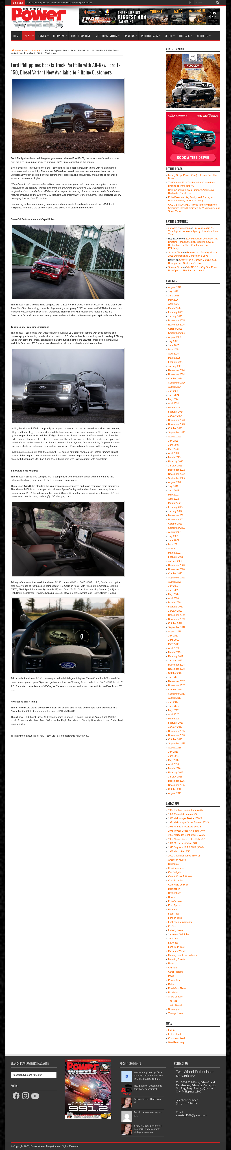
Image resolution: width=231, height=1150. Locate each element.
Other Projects (175, 971)
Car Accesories (176, 868)
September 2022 (176, 478)
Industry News (175, 930)
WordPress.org (176, 1042)
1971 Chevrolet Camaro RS (182, 814)
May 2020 (173, 594)
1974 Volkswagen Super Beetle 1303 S (188, 822)
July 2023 (173, 440)
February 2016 (175, 772)
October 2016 (175, 739)
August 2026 (174, 287)
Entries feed (174, 1034)
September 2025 (176, 333)
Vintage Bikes (175, 1013)
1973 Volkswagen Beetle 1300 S (185, 818)
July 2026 (173, 291)
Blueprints (173, 864)
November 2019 (176, 619)
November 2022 (176, 474)
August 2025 (174, 337)
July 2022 (173, 486)
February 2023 (175, 461)
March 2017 (174, 718)
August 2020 (174, 581)
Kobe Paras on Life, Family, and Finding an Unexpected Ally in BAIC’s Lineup (64, 2)
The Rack (184, 36)
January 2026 (175, 316)
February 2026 (175, 312)
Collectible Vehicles (178, 884)
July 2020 (173, 586)
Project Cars (149, 36)
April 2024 (173, 403)
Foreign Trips (175, 918)
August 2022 (174, 482)
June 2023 (173, 445)
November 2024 (176, 374)
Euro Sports (174, 905)
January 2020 (175, 610)
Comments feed (176, 1038)
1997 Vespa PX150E (179, 851)
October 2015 (175, 789)
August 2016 (174, 747)
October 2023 (175, 428)
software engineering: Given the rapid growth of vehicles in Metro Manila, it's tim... (148, 1075)
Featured (172, 909)
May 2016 (173, 760)
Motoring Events (106, 36)
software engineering (179, 228)
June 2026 (173, 295)
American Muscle (177, 859)
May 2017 (173, 710)
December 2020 (176, 565)
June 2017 (173, 706)
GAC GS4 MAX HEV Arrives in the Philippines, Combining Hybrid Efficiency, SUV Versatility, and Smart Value (194, 208)
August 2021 (174, 532)
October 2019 (175, 623)
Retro (168, 36)
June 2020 (173, 590)
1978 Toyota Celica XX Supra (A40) (186, 830)
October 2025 (175, 328)
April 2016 (173, 764)
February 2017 (175, 722)
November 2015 (176, 785)
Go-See (172, 926)
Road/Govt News (177, 988)
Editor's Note (175, 901)
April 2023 (173, 453)
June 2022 (173, 490)
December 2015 (176, 780)
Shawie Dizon (175, 252)
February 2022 (175, 507)
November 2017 (176, 685)
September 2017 (176, 693)
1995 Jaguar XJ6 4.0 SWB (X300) (186, 847)
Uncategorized (175, 1009)
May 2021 (173, 544)
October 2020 (175, 573)
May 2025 (173, 349)
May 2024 (173, 399)
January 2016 (175, 776)
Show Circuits (175, 996)
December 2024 (176, 370)
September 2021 (176, 527)
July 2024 (173, 391)
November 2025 (176, 324)
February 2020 (175, 606)
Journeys (58, 36)
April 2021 (173, 548)
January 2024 (175, 416)
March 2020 (174, 602)
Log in (171, 1030)
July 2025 (173, 341)
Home (16, 36)
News (28, 36)
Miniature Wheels (177, 951)
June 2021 (173, 540)
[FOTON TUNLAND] (149, 24)
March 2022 (174, 503)
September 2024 (176, 382)
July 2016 (173, 751)
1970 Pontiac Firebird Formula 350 (186, 810)
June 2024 (173, 395)
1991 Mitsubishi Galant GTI (182, 843)
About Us (202, 36)
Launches (37, 50)
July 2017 (173, 702)
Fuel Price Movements (180, 922)
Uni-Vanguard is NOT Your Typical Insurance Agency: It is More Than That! (193, 231)
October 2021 (175, 523)
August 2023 (174, 436)
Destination (174, 888)
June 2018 (173, 677)
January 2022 (175, 511)
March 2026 (174, 308)
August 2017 (174, 698)
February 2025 (175, 362)
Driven (42, 36)
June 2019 (173, 639)
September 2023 (176, 432)
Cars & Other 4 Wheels (180, 876)
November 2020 (176, 569)
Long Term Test (80, 36)
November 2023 (176, 424)
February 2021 (175, 557)
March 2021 (174, 552)
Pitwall (171, 976)
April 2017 (173, 714)
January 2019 (175, 660)
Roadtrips (173, 992)
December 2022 (176, 469)
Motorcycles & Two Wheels (182, 955)
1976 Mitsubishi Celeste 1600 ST (185, 826)
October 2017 (175, 689)
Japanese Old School (179, 934)
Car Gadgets (174, 872)
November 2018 (176, 668)
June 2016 (173, 756)
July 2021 (173, 536)
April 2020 (173, 598)
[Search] (217, 2)
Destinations (174, 893)
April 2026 (173, 304)
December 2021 (176, 515)
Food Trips (173, 913)
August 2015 (174, 793)
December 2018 (176, 664)
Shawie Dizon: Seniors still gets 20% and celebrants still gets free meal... (148, 1129)
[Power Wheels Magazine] (39, 26)
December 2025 (176, 320)
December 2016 (176, 731)
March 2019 (174, 652)
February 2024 (175, 411)
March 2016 (174, 768)
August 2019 (174, 631)
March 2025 (174, 357)
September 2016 (176, 743)
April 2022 (173, 498)
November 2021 (176, 519)
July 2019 (173, 635)
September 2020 (176, 577)
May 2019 (173, 644)
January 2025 (175, 366)
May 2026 (173, 299)
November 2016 (176, 735)
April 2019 (173, 648)
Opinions (129, 36)
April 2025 (173, 353)
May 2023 (173, 449)
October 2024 (175, 378)
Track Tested (175, 1005)
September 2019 (176, 627)
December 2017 (176, 681)
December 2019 (176, 615)
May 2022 (173, 494)
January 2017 (175, 727)
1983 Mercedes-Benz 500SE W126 (186, 835)
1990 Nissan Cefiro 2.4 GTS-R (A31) (187, 839)
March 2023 (174, 457)
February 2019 (175, 656)
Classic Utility (175, 880)
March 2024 (174, 407)
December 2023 (176, 420)
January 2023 (175, 465)
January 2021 (175, 561)
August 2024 (174, 386)
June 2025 (173, 345)
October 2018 (175, 673)
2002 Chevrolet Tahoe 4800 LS (184, 855)
